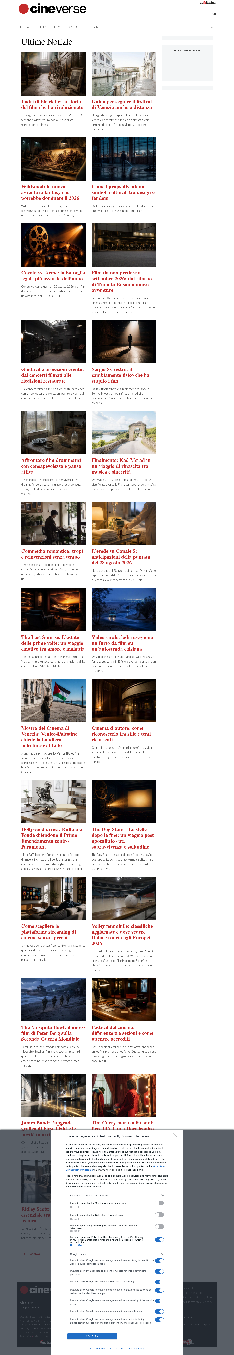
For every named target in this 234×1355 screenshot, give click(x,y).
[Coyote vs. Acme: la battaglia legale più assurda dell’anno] (53, 264)
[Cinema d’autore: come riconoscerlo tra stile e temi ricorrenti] (124, 720)
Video (98, 26)
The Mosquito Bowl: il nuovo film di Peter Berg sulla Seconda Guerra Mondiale (53, 1032)
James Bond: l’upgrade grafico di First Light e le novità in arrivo (48, 1128)
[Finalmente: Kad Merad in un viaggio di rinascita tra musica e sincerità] (124, 452)
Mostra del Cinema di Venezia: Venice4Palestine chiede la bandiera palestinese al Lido (49, 736)
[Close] (176, 1136)
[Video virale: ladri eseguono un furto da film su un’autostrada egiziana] (124, 629)
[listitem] (117, 1195)
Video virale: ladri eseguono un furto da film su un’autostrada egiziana (122, 642)
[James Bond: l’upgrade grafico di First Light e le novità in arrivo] (53, 1114)
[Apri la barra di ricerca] (212, 26)
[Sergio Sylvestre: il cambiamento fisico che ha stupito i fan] (124, 361)
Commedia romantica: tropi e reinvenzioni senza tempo (52, 553)
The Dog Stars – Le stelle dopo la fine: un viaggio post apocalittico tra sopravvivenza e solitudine (123, 837)
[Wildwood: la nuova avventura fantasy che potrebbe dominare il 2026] (53, 178)
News (57, 26)
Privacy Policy (136, 1348)
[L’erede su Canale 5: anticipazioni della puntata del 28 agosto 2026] (124, 543)
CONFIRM (92, 1336)
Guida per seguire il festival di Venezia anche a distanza (122, 104)
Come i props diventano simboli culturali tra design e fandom (123, 192)
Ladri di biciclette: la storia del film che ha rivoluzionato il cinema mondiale (52, 107)
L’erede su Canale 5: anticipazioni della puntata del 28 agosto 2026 (121, 556)
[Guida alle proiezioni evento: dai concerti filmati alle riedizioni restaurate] (53, 361)
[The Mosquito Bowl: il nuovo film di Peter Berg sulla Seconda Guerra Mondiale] (53, 1019)
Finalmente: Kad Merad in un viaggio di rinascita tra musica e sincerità (121, 465)
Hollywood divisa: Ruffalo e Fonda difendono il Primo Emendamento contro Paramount (51, 837)
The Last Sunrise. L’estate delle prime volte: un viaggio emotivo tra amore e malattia (53, 642)
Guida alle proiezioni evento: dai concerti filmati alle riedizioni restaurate (52, 374)
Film (41, 26)
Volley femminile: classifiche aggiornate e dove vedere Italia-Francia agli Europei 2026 (122, 934)
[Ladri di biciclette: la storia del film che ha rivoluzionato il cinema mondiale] (53, 93)
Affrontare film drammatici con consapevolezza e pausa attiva (51, 465)
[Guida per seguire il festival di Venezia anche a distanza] (124, 93)
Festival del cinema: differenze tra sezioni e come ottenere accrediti (122, 1032)
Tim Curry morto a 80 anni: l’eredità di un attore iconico (123, 1125)
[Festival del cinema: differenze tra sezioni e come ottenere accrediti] (124, 1019)
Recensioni (75, 26)
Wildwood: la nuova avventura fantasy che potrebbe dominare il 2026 (50, 192)
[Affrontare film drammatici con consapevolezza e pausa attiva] (53, 452)
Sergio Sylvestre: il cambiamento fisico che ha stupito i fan (120, 374)
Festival (25, 26)
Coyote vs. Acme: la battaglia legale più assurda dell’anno (53, 275)
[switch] (159, 1203)
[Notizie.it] (208, 3)
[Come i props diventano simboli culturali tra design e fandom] (124, 178)
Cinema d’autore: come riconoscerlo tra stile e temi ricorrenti (121, 733)
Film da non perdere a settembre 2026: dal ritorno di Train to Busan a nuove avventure (122, 281)
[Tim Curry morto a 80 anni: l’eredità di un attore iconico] (124, 1114)
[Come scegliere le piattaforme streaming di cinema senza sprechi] (53, 918)
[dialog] (117, 1242)
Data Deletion (97, 1348)
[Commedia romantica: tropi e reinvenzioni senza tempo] (53, 543)
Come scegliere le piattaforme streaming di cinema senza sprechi (48, 931)
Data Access (117, 1348)
